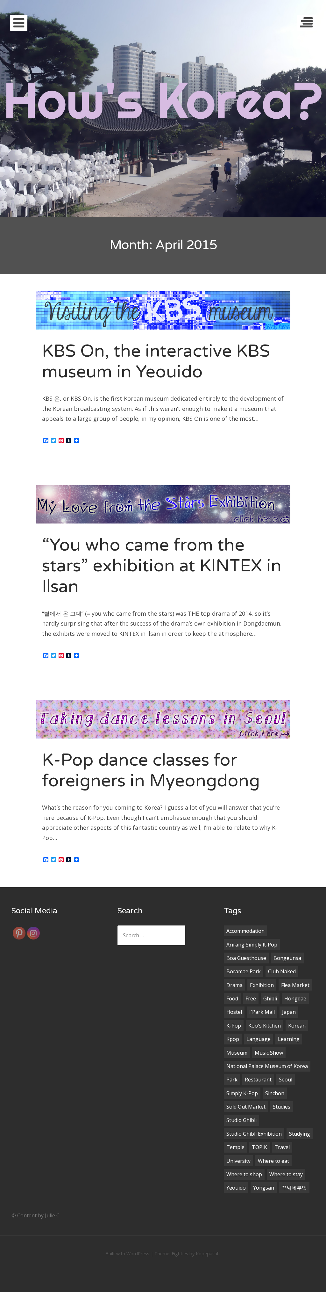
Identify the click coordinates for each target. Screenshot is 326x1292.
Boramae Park (243, 971)
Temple (235, 1147)
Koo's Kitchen (264, 1025)
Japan (289, 1011)
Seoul (285, 1079)
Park (231, 1079)
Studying (299, 1133)
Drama (234, 985)
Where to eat (273, 1160)
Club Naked (282, 971)
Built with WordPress (127, 1254)
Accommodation (245, 930)
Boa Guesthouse (246, 958)
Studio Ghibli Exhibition (254, 1133)
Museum (236, 1052)
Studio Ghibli (241, 1120)
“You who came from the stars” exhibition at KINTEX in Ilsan (161, 566)
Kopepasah (208, 1254)
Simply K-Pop (242, 1093)
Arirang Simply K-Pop (251, 944)
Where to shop (244, 1174)
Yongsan (263, 1187)
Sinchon (274, 1093)
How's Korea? (163, 99)
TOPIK (259, 1147)
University (238, 1160)
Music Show (269, 1052)
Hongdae (295, 998)
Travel (282, 1147)
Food (232, 998)
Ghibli (270, 998)
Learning (289, 1039)
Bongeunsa (287, 958)
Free (250, 998)
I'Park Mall (262, 1011)
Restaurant (258, 1079)
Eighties (180, 1254)
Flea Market (295, 985)
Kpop (232, 1039)
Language (258, 1039)
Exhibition (262, 985)
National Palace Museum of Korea (267, 1066)
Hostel (234, 1011)
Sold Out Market (246, 1106)
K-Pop (233, 1025)
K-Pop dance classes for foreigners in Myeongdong (151, 770)
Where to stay (286, 1174)
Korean (297, 1025)
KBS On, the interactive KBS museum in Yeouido (156, 361)
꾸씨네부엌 (294, 1187)
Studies (281, 1106)
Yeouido (236, 1187)
